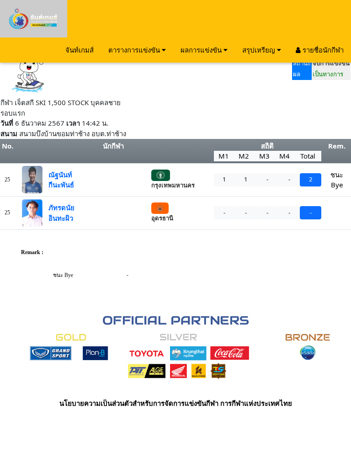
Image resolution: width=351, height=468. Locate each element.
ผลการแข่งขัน (202, 49)
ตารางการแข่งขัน (135, 49)
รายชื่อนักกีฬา (322, 49)
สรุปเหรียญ (259, 49)
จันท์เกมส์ (79, 49)
